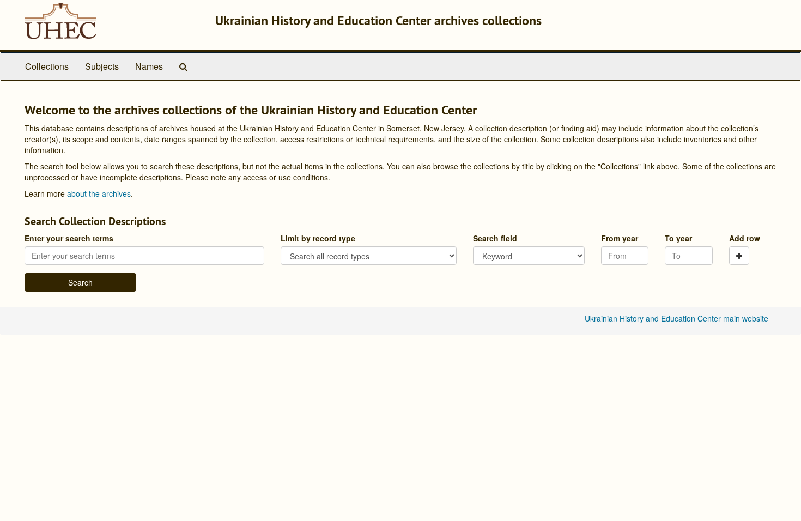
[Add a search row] (739, 255)
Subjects (102, 66)
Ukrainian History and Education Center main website (676, 318)
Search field (495, 238)
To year (678, 238)
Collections (47, 66)
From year (619, 238)
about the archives (99, 193)
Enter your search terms (69, 238)
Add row (744, 238)
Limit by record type (318, 238)
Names (149, 66)
